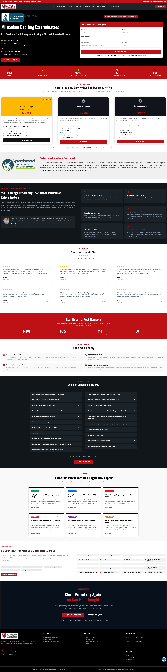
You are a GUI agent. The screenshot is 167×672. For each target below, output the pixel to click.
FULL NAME (84, 29)
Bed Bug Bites (79, 6)
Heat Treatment (83, 106)
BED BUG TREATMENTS (101, 6)
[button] (56, 394)
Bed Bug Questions (115, 6)
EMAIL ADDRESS (85, 36)
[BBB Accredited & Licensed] (128, 227)
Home (53, 6)
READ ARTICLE (35, 507)
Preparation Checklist (62, 6)
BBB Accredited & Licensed (136, 230)
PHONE (124, 29)
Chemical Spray (26, 106)
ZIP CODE (124, 42)
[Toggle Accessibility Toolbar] (164, 659)
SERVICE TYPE (85, 42)
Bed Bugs (71, 6)
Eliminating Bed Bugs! (90, 6)
